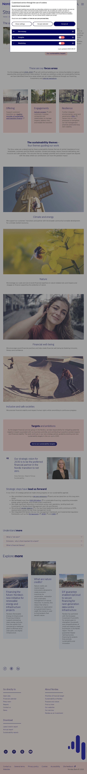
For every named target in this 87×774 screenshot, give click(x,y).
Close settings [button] (20, 24)
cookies (24, 18)
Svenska (23, 6)
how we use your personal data (39, 18)
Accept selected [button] (42, 24)
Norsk (18, 6)
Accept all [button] (64, 24)
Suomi (28, 6)
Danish (14, 6)
